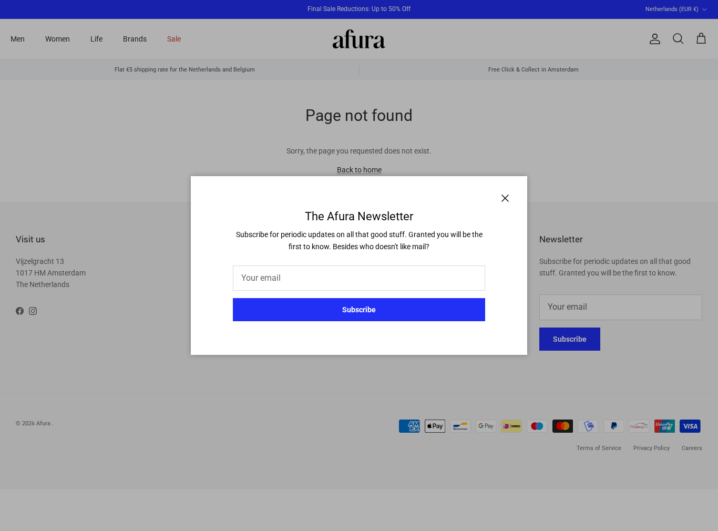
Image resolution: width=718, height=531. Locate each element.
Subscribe (359, 309)
